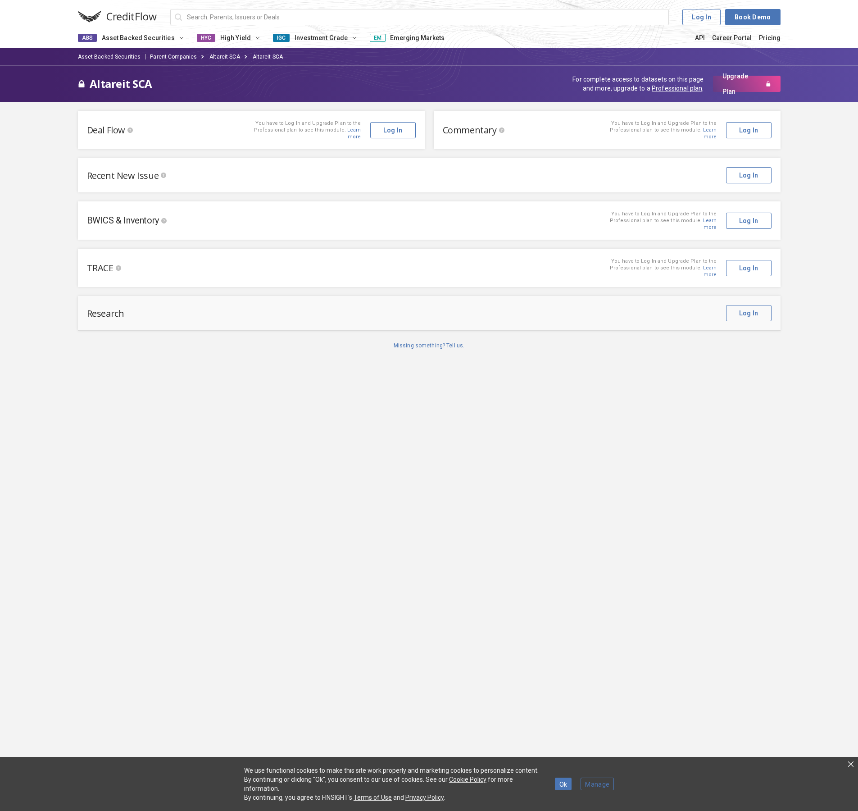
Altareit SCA (224, 57)
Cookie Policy (467, 779)
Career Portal (732, 37)
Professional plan (677, 88)
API (700, 37)
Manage (597, 784)
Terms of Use (373, 797)
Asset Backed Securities (109, 57)
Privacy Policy (424, 797)
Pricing (770, 37)
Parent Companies (173, 57)
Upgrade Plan (735, 84)
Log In (701, 17)
